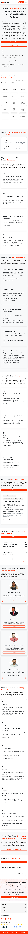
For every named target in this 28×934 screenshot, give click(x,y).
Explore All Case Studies (14, 489)
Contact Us (21, 2)
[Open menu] (26, 2)
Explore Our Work (14, 45)
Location (4, 910)
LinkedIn (14, 600)
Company (4, 904)
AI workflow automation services (15, 322)
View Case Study (7, 519)
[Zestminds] (5, 2)
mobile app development (16, 340)
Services (4, 907)
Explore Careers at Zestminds (14, 849)
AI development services (17, 320)
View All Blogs (14, 861)
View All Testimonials (14, 536)
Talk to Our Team (14, 41)
